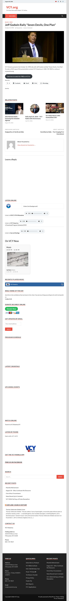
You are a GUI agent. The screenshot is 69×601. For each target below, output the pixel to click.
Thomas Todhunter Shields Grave (15, 509)
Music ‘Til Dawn (31, 572)
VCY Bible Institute (31, 565)
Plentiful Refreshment (12, 487)
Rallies (7, 22)
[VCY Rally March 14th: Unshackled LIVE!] (55, 108)
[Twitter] (61, 1)
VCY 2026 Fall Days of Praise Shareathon (18, 499)
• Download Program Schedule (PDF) (16, 225)
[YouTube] (56, 1)
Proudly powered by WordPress (46, 596)
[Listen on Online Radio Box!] (62, 284)
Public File (29, 581)
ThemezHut (61, 598)
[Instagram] (63, 1)
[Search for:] (34, 477)
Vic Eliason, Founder (32, 575)
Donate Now (11, 309)
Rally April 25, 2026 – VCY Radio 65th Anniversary (33, 117)
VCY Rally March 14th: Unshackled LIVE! (53, 116)
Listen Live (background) (30, 206)
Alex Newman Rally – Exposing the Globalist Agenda (12, 118)
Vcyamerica (19, 28)
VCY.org (12, 7)
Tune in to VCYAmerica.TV (12, 424)
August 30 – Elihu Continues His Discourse (18, 490)
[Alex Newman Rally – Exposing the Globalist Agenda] (14, 109)
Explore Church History (17, 505)
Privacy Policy (30, 578)
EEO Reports (29, 584)
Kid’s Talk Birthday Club (33, 569)
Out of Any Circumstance (13, 493)
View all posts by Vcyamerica (26, 145)
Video (11, 22)
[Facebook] (58, 1)
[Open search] (62, 16)
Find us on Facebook (13, 462)
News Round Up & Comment (14, 496)
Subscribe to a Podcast (32, 562)
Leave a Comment (27, 28)
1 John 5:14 (8, 299)
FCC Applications (31, 587)
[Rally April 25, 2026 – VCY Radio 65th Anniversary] (34, 109)
